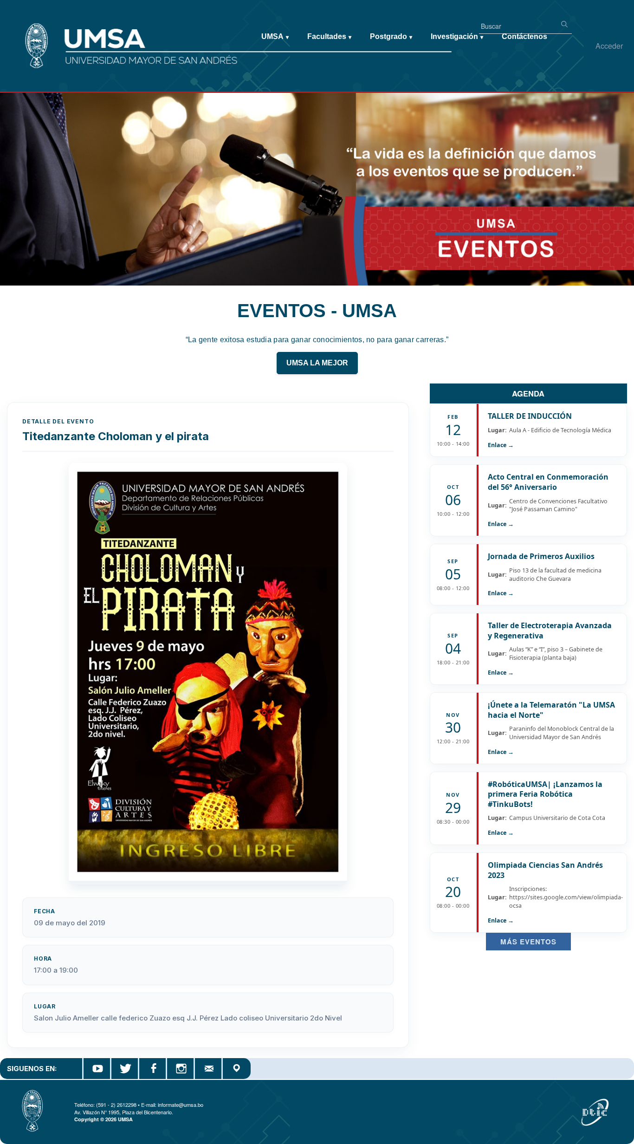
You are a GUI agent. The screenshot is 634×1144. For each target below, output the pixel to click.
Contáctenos (524, 36)
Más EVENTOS (528, 941)
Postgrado (391, 36)
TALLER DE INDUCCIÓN (530, 416)
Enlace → (501, 445)
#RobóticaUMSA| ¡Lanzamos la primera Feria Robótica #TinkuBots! (545, 794)
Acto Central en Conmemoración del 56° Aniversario (548, 482)
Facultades (329, 36)
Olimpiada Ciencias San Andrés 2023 (545, 870)
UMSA (275, 36)
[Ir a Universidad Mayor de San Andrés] (22, 28)
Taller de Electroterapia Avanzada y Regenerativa (550, 630)
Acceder (609, 45)
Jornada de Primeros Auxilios (541, 556)
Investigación (457, 36)
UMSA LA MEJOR (317, 363)
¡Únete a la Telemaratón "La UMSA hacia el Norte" (551, 710)
